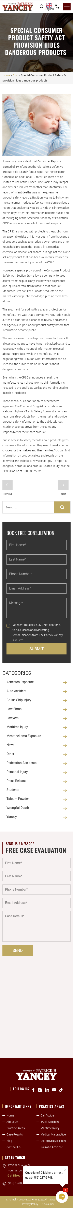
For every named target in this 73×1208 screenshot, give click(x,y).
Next (63, 485)
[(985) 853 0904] (57, 6)
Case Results (14, 1134)
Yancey (11, 817)
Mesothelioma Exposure (23, 736)
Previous (7, 485)
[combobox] (49, 6)
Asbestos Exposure (20, 682)
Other (10, 754)
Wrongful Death (17, 808)
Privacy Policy (30, 1204)
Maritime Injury (17, 727)
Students (12, 790)
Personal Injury (17, 772)
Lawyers (12, 718)
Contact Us (13, 1147)
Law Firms (13, 709)
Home (6, 75)
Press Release (16, 781)
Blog (15, 75)
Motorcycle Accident (53, 1140)
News (10, 745)
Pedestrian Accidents (21, 763)
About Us (12, 1121)
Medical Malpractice (53, 1134)
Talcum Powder (17, 799)
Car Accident (49, 1115)
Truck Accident (50, 1121)
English (49, 9)
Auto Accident (16, 691)
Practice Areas (15, 1128)
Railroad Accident (52, 1147)
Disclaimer (48, 1204)
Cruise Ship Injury (18, 700)
